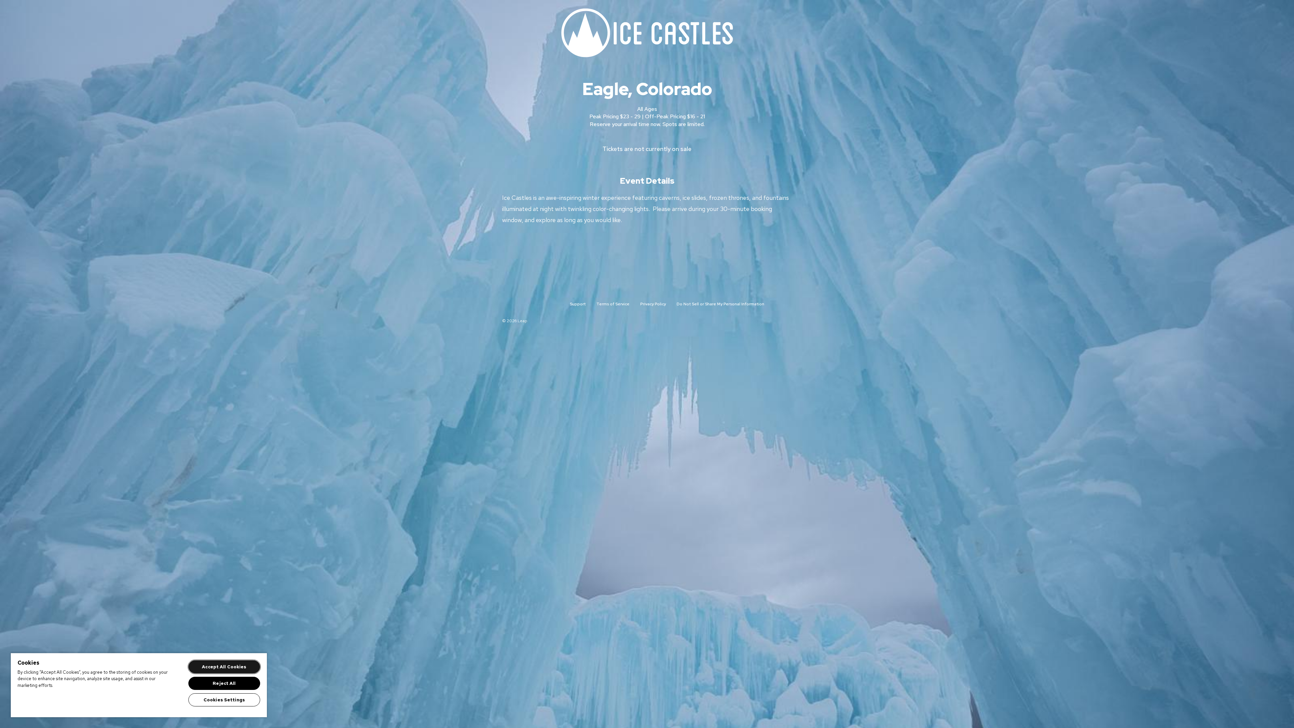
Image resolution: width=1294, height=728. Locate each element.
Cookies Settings (224, 700)
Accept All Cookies (224, 667)
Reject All (224, 683)
